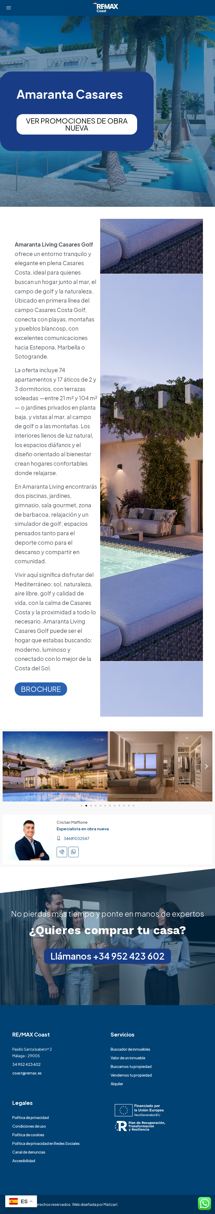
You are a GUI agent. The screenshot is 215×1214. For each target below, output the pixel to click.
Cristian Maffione (72, 822)
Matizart (110, 1204)
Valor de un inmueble (128, 1057)
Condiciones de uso (29, 1126)
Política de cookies (28, 1134)
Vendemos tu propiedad (131, 1075)
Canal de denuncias (28, 1152)
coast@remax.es (27, 1073)
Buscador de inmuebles (130, 1049)
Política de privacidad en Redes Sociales (46, 1143)
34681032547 (76, 838)
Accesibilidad (23, 1160)
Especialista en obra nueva (83, 828)
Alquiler (117, 1083)
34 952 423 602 (26, 1064)
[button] (8, 766)
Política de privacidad (30, 1117)
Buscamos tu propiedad (131, 1066)
